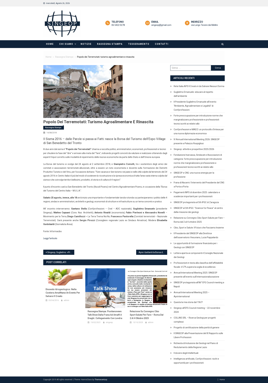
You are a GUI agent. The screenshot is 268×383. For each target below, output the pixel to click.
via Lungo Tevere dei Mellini (204, 25)
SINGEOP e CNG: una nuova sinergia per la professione (194, 175)
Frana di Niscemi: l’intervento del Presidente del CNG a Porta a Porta (199, 184)
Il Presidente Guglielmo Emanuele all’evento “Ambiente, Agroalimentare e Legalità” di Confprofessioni (195, 106)
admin (66, 300)
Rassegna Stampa (110, 44)
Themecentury (101, 379)
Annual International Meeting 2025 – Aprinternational (191, 294)
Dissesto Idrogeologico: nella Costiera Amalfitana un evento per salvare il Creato (63, 292)
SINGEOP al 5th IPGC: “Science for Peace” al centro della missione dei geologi (198, 210)
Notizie (86, 44)
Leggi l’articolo (50, 238)
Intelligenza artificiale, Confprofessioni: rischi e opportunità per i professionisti (196, 361)
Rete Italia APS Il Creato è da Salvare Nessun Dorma (199, 86)
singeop (109, 322)
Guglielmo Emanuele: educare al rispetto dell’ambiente (193, 94)
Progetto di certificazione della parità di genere (196, 327)
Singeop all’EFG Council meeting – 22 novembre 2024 (197, 310)
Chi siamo (66, 44)
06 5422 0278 (118, 25)
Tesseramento (138, 44)
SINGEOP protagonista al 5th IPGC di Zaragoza (196, 202)
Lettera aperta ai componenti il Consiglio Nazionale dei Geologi (198, 255)
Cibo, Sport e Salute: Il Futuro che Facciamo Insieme (199, 227)
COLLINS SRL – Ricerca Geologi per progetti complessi (195, 319)
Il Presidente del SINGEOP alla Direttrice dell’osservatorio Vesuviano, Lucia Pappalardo (196, 235)
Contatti (161, 44)
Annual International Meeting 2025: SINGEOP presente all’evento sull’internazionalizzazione (196, 274)
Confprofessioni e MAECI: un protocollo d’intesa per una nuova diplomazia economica (199, 131)
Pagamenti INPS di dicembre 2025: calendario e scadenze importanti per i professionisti (197, 194)
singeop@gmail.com (161, 25)
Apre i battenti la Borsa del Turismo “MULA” (153, 252)
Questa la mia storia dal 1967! (188, 302)
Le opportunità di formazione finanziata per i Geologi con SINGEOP (195, 245)
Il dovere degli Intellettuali (186, 353)
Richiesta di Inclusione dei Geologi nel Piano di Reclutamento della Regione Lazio (196, 345)
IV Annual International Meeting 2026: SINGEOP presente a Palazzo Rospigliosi (197, 141)
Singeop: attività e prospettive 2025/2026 (194, 149)
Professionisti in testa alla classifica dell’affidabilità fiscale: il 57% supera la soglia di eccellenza (198, 265)
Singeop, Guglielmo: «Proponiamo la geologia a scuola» (60, 252)
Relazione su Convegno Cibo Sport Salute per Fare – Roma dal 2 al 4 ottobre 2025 (146, 314)
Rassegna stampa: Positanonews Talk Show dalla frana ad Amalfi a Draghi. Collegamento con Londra (105, 314)
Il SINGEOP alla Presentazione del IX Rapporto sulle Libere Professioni (198, 335)
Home (50, 44)
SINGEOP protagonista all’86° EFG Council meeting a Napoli (199, 284)
